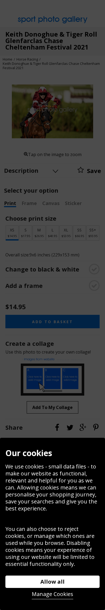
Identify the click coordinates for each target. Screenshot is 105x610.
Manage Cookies (52, 594)
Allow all (52, 581)
